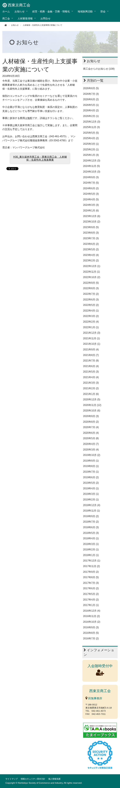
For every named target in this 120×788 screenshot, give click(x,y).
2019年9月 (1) (91, 460)
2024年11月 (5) (91, 166)
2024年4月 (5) (91, 199)
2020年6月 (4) (91, 433)
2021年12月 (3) (91, 332)
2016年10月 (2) (91, 621)
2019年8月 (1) (91, 466)
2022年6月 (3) (91, 299)
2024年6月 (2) (91, 188)
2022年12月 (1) (91, 266)
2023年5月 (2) (91, 249)
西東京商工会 (19, 5)
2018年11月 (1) (91, 510)
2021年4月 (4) (91, 377)
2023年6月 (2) (91, 244)
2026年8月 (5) (91, 88)
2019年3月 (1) (91, 494)
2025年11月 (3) (91, 127)
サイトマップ (11, 779)
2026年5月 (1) (91, 105)
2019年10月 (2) (91, 455)
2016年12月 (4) (91, 610)
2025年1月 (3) (91, 155)
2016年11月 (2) (91, 616)
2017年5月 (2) (91, 594)
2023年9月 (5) (91, 227)
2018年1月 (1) (91, 555)
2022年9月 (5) (91, 283)
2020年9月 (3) (91, 416)
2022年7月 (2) (91, 294)
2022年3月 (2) (91, 316)
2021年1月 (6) (91, 394)
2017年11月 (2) (91, 566)
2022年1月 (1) (91, 327)
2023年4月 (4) (91, 255)
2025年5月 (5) (91, 132)
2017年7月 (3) (91, 583)
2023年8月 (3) (91, 232)
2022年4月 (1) (91, 310)
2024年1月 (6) (91, 210)
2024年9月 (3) (91, 177)
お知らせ (27, 42)
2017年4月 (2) (91, 599)
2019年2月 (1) (91, 499)
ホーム (6, 11)
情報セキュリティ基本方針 (33, 779)
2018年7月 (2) (91, 521)
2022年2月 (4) (91, 321)
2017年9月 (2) (91, 572)
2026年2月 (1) (91, 116)
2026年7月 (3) (91, 94)
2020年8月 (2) (91, 421)
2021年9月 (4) (91, 349)
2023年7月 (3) (91, 238)
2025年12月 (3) (91, 121)
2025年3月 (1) (91, 144)
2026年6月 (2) (91, 99)
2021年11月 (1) (91, 338)
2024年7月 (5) (91, 182)
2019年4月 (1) (91, 488)
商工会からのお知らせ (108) (99, 68)
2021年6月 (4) (91, 366)
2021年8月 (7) (91, 355)
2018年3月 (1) (91, 544)
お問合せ (45, 18)
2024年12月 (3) (91, 160)
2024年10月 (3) (91, 171)
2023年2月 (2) (91, 260)
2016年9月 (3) (91, 627)
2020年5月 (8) (91, 438)
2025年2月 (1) (91, 149)
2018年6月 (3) (91, 527)
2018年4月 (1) (91, 538)
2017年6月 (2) (91, 588)
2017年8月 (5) (91, 577)
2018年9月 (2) (91, 516)
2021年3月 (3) (91, 382)
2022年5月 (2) (91, 305)
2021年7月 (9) (91, 360)
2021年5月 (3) (91, 371)
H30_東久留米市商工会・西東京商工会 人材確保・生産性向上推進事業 (40, 158)
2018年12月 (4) (91, 505)
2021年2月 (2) (91, 388)
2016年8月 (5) (91, 633)
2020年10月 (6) (91, 410)
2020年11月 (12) (92, 405)
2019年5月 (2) (91, 483)
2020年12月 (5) (91, 399)
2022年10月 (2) (91, 277)
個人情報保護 (54, 779)
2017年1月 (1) (91, 605)
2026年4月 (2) (91, 110)
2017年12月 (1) (91, 560)
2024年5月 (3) (91, 194)
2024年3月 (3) (91, 205)
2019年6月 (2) (91, 477)
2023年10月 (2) (91, 221)
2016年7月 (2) (91, 638)
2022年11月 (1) (91, 271)
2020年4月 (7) (91, 444)
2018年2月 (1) (91, 549)
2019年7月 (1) (91, 471)
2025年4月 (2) (91, 138)
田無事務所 (94, 698)
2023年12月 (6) (91, 216)
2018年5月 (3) (91, 533)
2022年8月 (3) (91, 288)
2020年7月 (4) (91, 427)
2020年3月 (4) (91, 449)
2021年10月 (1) (91, 344)
